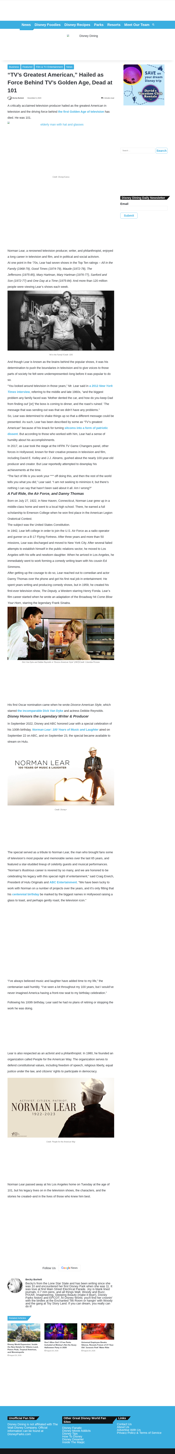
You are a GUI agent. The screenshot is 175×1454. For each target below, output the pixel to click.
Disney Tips (70, 1433)
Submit (129, 215)
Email (124, 203)
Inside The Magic (73, 1442)
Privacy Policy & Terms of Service (139, 1432)
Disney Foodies (48, 25)
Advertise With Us (129, 1430)
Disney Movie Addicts (76, 1430)
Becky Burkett (18, 98)
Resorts (113, 25)
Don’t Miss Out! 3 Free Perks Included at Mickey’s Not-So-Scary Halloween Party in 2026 (60, 1345)
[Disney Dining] (87, 44)
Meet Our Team (136, 25)
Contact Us (124, 1424)
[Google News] (69, 1268)
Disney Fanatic (72, 1428)
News (26, 25)
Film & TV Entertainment (49, 67)
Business (14, 67)
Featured (27, 67)
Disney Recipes (77, 25)
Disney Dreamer (73, 1439)
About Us (123, 1427)
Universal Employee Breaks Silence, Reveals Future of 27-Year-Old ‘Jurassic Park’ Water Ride (97, 1345)
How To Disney (72, 1436)
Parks (98, 25)
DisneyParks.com (19, 1434)
